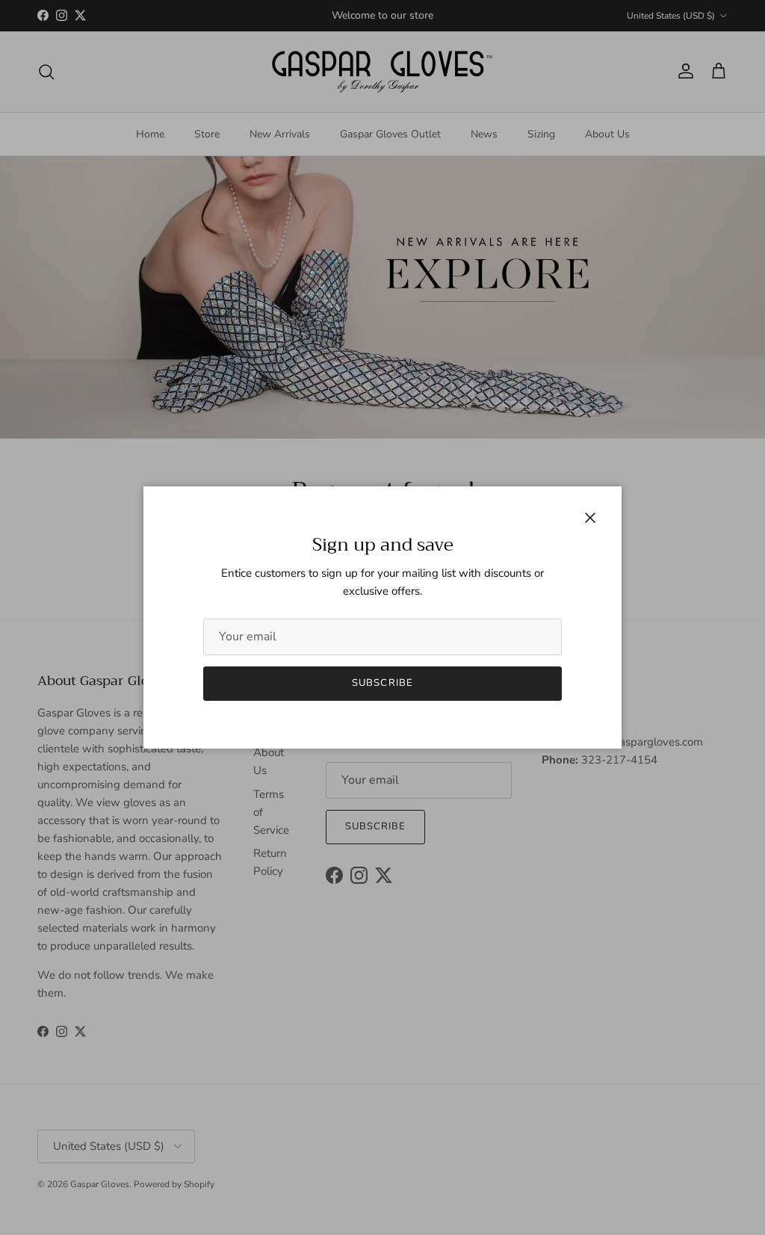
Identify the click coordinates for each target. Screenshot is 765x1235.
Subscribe (382, 683)
